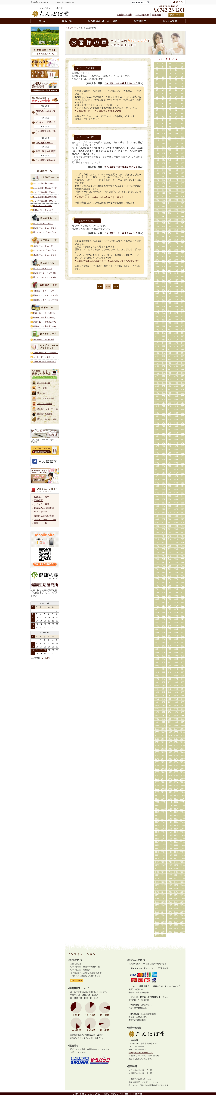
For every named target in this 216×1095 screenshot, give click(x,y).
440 (182, 353)
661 (157, 503)
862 (163, 636)
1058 (169, 765)
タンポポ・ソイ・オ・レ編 (47, 409)
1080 (182, 779)
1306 (157, 932)
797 (163, 592)
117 (163, 140)
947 (163, 692)
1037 (163, 752)
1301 (157, 928)
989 (176, 719)
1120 (182, 805)
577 (163, 446)
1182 (163, 849)
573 (169, 443)
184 (176, 183)
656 (157, 499)
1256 (157, 898)
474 (176, 376)
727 (163, 546)
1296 (157, 925)
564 (176, 436)
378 (169, 313)
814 (176, 602)
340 (182, 286)
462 (163, 369)
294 (176, 256)
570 (182, 439)
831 (157, 616)
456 (157, 366)
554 (176, 429)
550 (182, 426)
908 (169, 666)
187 (163, 187)
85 (182, 117)
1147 (163, 825)
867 (163, 639)
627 (163, 479)
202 (163, 196)
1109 (176, 799)
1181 (157, 849)
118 (169, 140)
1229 (176, 878)
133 (169, 150)
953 (169, 696)
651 (157, 496)
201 (157, 196)
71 (157, 110)
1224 (176, 875)
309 (176, 266)
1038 (169, 752)
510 (182, 399)
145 (182, 157)
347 (163, 293)
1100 (182, 792)
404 (176, 330)
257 (163, 233)
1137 (163, 819)
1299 (176, 925)
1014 (176, 735)
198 (169, 193)
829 (176, 612)
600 (182, 459)
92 (163, 123)
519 (176, 406)
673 (169, 509)
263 (169, 236)
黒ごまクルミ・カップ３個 (44, 273)
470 (182, 373)
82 (163, 117)
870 (182, 639)
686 (157, 519)
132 (163, 150)
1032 (163, 749)
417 (163, 340)
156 (157, 167)
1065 (182, 769)
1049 (176, 759)
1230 (182, 878)
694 (176, 523)
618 (169, 473)
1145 (182, 822)
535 (182, 416)
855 (182, 629)
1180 (182, 845)
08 (170, 67)
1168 (170, 839)
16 (157, 73)
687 (163, 519)
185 (182, 183)
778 (169, 579)
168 (169, 173)
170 (182, 173)
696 (157, 526)
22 (163, 77)
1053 (169, 762)
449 (176, 360)
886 (157, 652)
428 (169, 346)
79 (176, 113)
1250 (182, 892)
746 (157, 559)
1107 (163, 799)
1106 (157, 799)
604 (176, 463)
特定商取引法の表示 (44, 515)
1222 (163, 875)
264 (176, 236)
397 (163, 326)
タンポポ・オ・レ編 (45, 398)
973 (169, 709)
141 (157, 157)
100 (182, 127)
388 (169, 320)
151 (157, 163)
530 (182, 413)
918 (169, 672)
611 (157, 469)
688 (169, 519)
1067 (163, 772)
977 (163, 712)
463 (169, 369)
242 (163, 223)
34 (176, 83)
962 (163, 702)
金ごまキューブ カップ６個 (44, 255)
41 (157, 90)
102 (163, 130)
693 (169, 523)
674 (176, 509)
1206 (157, 865)
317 (163, 273)
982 (163, 715)
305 (182, 263)
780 (182, 579)
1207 (163, 865)
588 (169, 453)
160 (182, 167)
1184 (176, 849)
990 (182, 719)
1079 (176, 779)
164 (176, 170)
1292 (163, 922)
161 (157, 170)
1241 (157, 888)
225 (182, 210)
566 (157, 439)
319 (176, 273)
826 (157, 612)
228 (169, 213)
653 (169, 496)
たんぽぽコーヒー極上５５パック (121, 83)
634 (176, 483)
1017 (163, 739)
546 (157, 426)
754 (176, 562)
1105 (182, 795)
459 (176, 366)
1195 (182, 855)
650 (182, 493)
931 (157, 682)
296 (157, 260)
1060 (182, 765)
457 (163, 366)
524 (176, 409)
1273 (169, 908)
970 (182, 705)
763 (169, 569)
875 (182, 642)
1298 (169, 925)
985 (182, 715)
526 (157, 413)
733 (169, 549)
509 (176, 399)
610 (182, 466)
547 (163, 426)
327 (163, 280)
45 (182, 90)
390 (182, 320)
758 (169, 566)
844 (176, 622)
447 (163, 360)
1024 (176, 742)
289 (176, 253)
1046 (157, 759)
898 (169, 659)
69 (176, 107)
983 (169, 715)
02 (163, 63)
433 (169, 350)
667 (163, 506)
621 (157, 476)
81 (157, 117)
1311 (157, 935)
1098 (169, 792)
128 (169, 147)
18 (170, 73)
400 (182, 326)
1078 (169, 779)
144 (176, 157)
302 (163, 263)
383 (169, 316)
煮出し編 (41, 393)
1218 (169, 872)
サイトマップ (40, 512)
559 (176, 433)
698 (169, 526)
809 (176, 599)
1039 (176, 752)
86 (157, 120)
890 (182, 652)
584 (176, 449)
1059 (176, 765)
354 (176, 296)
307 (163, 266)
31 (157, 83)
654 (176, 496)
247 (163, 226)
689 (176, 519)
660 (182, 499)
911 (157, 669)
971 (157, 709)
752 (163, 562)
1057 (163, 765)
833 (169, 616)
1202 (163, 862)
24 (176, 77)
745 (182, 556)
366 (157, 306)
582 (163, 449)
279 (176, 246)
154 (176, 163)
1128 (170, 812)
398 (169, 326)
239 (176, 220)
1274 (176, 908)
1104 (176, 795)
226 (157, 213)
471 (157, 376)
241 (176, 203)
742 (163, 556)
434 (176, 350)
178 (169, 180)
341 (157, 290)
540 (182, 419)
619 (176, 473)
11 (157, 70)
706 (157, 532)
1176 (157, 845)
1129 (176, 812)
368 (169, 306)
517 (163, 406)
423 (169, 343)
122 (163, 143)
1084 (176, 782)
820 (182, 606)
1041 (157, 755)
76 (157, 113)
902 (163, 662)
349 (176, 293)
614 (176, 469)
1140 (182, 819)
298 (169, 260)
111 (157, 137)
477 (163, 379)
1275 (182, 908)
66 (157, 107)
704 (176, 529)
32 (163, 83)
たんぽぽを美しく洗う (46, 132)
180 (182, 180)
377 (163, 313)
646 (157, 493)
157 (163, 167)
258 (169, 233)
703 (169, 529)
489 (176, 386)
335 (182, 283)
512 (163, 403)
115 (182, 137)
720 (182, 539)
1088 (169, 785)
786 (157, 586)
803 (169, 596)
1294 (176, 922)
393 (169, 323)
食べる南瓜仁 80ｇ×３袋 (43, 339)
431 (157, 350)
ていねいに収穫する (46, 122)
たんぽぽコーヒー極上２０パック (121, 167)
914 (176, 669)
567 (163, 439)
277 (163, 246)
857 (163, 632)
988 (169, 719)
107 (163, 133)
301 (157, 263)
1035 (182, 749)
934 (176, 682)
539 (176, 419)
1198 (170, 859)
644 (176, 489)
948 (169, 692)
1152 (163, 829)
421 (157, 343)
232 (163, 216)
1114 (176, 802)
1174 (176, 842)
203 (169, 196)
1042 (163, 755)
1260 (182, 898)
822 (163, 609)
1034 (176, 749)
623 (169, 476)
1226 (157, 878)
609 (176, 466)
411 (157, 336)
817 (163, 606)
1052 (163, 762)
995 (182, 722)
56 (157, 100)
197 (163, 193)
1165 (182, 835)
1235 (182, 882)
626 (157, 479)
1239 (176, 885)
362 (163, 303)
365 (182, 303)
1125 (182, 809)
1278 (169, 912)
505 (182, 396)
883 (169, 649)
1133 (170, 815)
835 (182, 616)
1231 (157, 882)
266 (157, 240)
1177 (163, 845)
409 (176, 333)
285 (182, 250)
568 (169, 439)
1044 (176, 755)
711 (157, 536)
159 (176, 167)
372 (163, 310)
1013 (169, 735)
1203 (169, 862)
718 (169, 539)
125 (182, 143)
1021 (157, 742)
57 (163, 100)
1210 (182, 865)
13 (170, 70)
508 (169, 399)
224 (176, 210)
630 (182, 479)
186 (157, 187)
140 (182, 153)
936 (157, 686)
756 (157, 566)
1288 (169, 918)
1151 (157, 829)
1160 (182, 832)
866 (157, 639)
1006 (157, 732)
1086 (157, 785)
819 (176, 606)
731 (157, 549)
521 (157, 409)
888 (169, 652)
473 (169, 376)
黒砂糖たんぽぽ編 (44, 414)
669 (176, 506)
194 (176, 190)
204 (176, 196)
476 (157, 379)
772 (163, 576)
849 (176, 626)
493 (169, 389)
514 (176, 403)
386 (157, 320)
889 (176, 652)
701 (157, 529)
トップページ (72, 27)
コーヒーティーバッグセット (45, 353)
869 (176, 639)
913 (169, 669)
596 (157, 459)
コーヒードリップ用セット (44, 357)
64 (176, 103)
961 (157, 702)
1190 (182, 852)
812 (163, 602)
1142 (163, 822)
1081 (157, 782)
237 (163, 220)
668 (169, 506)
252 (163, 230)
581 (157, 449)
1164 (176, 835)
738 (169, 552)
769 (176, 572)
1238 (169, 885)
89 (176, 120)
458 (169, 366)
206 (157, 200)
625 (182, 476)
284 (176, 250)
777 (163, 579)
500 (182, 393)
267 (163, 240)
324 (176, 276)
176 (157, 180)
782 (163, 582)
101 (157, 130)
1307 (163, 932)
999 (176, 725)
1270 (182, 905)
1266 (157, 905)
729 (176, 546)
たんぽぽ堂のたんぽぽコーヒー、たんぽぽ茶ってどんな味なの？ (107, 260)
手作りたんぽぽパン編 (46, 419)
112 (163, 137)
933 (169, 682)
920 (182, 672)
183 (169, 183)
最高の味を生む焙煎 (46, 151)
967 (163, 705)
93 (170, 123)
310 (182, 266)
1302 (163, 928)
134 (176, 150)
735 (182, 549)
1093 (169, 789)
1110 (182, 799)
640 (182, 486)
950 (182, 692)
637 (163, 486)
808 (169, 599)
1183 (170, 849)
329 (176, 280)
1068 (169, 772)
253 (169, 230)
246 (157, 226)
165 (182, 170)
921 (157, 676)
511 (157, 403)
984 (176, 715)
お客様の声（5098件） (45, 508)
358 (169, 300)
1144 (176, 822)
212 (163, 203)
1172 (163, 842)
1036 (157, 752)
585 (182, 449)
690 (182, 519)
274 (176, 243)
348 (169, 293)
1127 (163, 812)
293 (169, 256)
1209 (176, 865)
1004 (176, 729)
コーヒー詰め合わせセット (44, 361)
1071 (157, 775)
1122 (163, 809)
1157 (163, 832)
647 (163, 493)
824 (176, 609)
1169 (176, 839)
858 (169, 632)
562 (163, 436)
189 (176, 187)
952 (163, 696)
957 (163, 699)
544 (176, 423)
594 (176, 456)
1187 (163, 852)
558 (169, 433)
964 (176, 702)
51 (157, 97)
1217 (163, 872)
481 (157, 383)
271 (157, 243)
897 (163, 659)
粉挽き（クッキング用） (43, 210)
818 (169, 606)
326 (157, 280)
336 (157, 286)
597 (100, 286)
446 (157, 360)
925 (182, 676)
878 (169, 646)
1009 (176, 732)
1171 (157, 842)
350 (182, 293)
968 (169, 705)
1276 (157, 912)
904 (176, 662)
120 (182, 140)
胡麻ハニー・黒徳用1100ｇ (45, 326)
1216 (157, 872)
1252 (163, 895)
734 (176, 549)
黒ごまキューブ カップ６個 (44, 232)
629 (176, 479)
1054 (176, 762)
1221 (157, 875)
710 (182, 532)
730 (182, 546)
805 (182, 596)
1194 (176, 855)
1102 (163, 795)
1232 (163, 882)
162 (163, 170)
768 (169, 572)
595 (182, 456)
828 (169, 612)
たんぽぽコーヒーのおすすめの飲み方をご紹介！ (99, 197)
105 (182, 130)
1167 (163, 839)
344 (176, 290)
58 (170, 100)
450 (182, 360)
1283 (169, 915)
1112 (163, 802)
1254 (176, 895)
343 (169, 290)
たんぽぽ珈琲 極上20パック (45, 188)
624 (176, 476)
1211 (157, 869)
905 (182, 662)
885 (182, 649)
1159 (176, 832)
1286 (157, 918)
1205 (182, 862)
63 (170, 103)
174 (176, 177)
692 (163, 523)
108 (169, 133)
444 (176, 356)
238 (169, 220)
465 (182, 369)
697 (163, 526)
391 (157, 323)
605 (182, 463)
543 (169, 423)
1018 (169, 739)
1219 (176, 872)
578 (169, 446)
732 (163, 549)
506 (157, 399)
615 (182, 469)
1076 (157, 779)
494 (176, 389)
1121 (157, 809)
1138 (170, 819)
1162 (163, 835)
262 (163, 236)
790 (182, 586)
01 (157, 63)
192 (163, 190)
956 (157, 699)
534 (176, 416)
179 (176, 180)
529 (176, 413)
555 (182, 429)
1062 (163, 769)
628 (169, 479)
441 (157, 356)
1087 (163, 785)
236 (157, 220)
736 (157, 552)
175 (182, 177)
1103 (170, 795)
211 (157, 203)
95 (182, 123)
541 (157, 423)
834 (176, 616)
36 (157, 87)
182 (163, 183)
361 (157, 303)
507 (163, 399)
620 (182, 473)
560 (182, 433)
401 (157, 330)
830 (182, 612)
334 (176, 283)
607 (163, 466)
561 (157, 436)
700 (182, 526)
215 (182, 203)
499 (176, 393)
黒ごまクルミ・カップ (42, 268)
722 (163, 542)
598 (169, 459)
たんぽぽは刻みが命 (46, 160)
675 (182, 509)
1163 (170, 835)
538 (169, 419)
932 (163, 682)
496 (157, 393)
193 (169, 190)
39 (176, 87)
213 (169, 203)
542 (163, 423)
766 (157, 572)
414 (176, 336)
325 (182, 276)
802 (163, 596)
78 (170, 113)
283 (169, 250)
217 (163, 206)
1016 (157, 739)
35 (182, 83)
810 (182, 599)
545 (182, 423)
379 (176, 313)
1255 (182, 895)
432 (163, 350)
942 (163, 689)
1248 (169, 892)
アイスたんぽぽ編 (44, 404)
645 (182, 489)
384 (176, 316)
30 (182, 80)
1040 (182, 752)
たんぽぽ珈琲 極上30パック (45, 192)
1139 (176, 819)
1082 (163, 782)
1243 (169, 888)
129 (176, 147)
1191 (157, 855)
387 (163, 320)
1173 (170, 842)
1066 (157, 772)
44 (176, 90)
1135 (182, 815)
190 (182, 187)
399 (176, 286)
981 (157, 715)
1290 (182, 918)
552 (163, 429)
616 (157, 473)
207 (163, 200)
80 (182, 113)
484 (176, 383)
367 (163, 306)
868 (169, 639)
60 (182, 100)
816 (157, 606)
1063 (169, 769)
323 (169, 276)
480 (182, 379)
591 (157, 456)
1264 (176, 902)
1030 (182, 745)
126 (157, 147)
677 (163, 513)
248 (169, 226)
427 (163, 346)
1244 (176, 888)
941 (157, 689)
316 (157, 273)
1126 (157, 812)
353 (169, 296)
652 (163, 496)
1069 (176, 772)
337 (163, 286)
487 (163, 386)
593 (169, 456)
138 (169, 153)
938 (169, 686)
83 (170, 117)
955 (182, 696)
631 (157, 483)
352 (163, 296)
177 (163, 180)
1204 (176, 862)
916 (157, 672)
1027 (163, 745)
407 (163, 333)
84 (176, 117)
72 (163, 110)
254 (176, 230)
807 (163, 599)
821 (157, 609)
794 (176, 589)
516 (157, 406)
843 (169, 622)
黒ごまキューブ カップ (43, 223)
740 (182, 552)
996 (157, 725)
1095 (182, 789)
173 (169, 177)
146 (157, 160)
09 (176, 67)
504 (176, 396)
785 (182, 582)
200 (182, 193)
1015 (182, 735)
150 (182, 160)
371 (157, 310)
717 (163, 539)
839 (176, 619)
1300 (182, 925)
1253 (169, 895)
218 (169, 206)
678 (169, 513)
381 (157, 316)
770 (182, 572)
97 (163, 127)
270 (182, 240)
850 (182, 626)
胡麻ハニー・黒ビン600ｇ (44, 317)
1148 (170, 825)
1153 (170, 829)
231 (157, 216)
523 (169, 409)
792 (163, 589)
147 (163, 160)
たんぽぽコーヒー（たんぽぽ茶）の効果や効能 (98, 111)
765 (182, 569)
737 (163, 552)
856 (157, 632)
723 (169, 542)
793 (169, 589)
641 (157, 489)
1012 (163, 735)
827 (163, 612)
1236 (157, 885)
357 (163, 300)
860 (182, 632)
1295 (182, 922)
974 (176, 709)
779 (176, 579)
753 (169, 562)
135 (182, 150)
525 (182, 409)
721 (157, 542)
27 (163, 80)
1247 (163, 892)
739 (176, 552)
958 (169, 699)
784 (176, 582)
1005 (182, 729)
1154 (176, 829)
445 (182, 356)
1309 (176, 932)
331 (157, 283)
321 (157, 276)
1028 (169, 745)
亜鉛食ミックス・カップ (43, 291)
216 (157, 206)
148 (169, 160)
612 (163, 469)
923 (169, 676)
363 (169, 303)
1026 (157, 745)
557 (163, 433)
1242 (163, 888)
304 (176, 263)
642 (163, 489)
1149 (176, 825)
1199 (176, 859)
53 (170, 97)
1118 (170, 805)
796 (157, 592)
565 (182, 436)
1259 (176, 898)
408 (169, 333)
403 (169, 330)
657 (163, 499)
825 (182, 609)
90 (182, 120)
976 (157, 712)
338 (169, 286)
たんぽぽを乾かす (44, 142)
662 (163, 503)
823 (169, 609)
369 (176, 306)
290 (182, 253)
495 (182, 389)
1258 (169, 898)
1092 (163, 789)
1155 (182, 829)
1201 (157, 862)
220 (182, 206)
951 (157, 696)
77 (163, 113)
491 (157, 389)
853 (169, 629)
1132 (163, 815)
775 (182, 576)
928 (169, 679)
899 (176, 659)
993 (169, 722)
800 (182, 592)
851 (157, 629)
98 (170, 127)
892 (163, 656)
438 (169, 353)
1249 (176, 892)
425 (182, 343)
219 (176, 206)
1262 (163, 902)
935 (182, 682)
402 (163, 330)
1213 (169, 869)
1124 (176, 809)
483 (169, 383)
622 (163, 476)
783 (169, 582)
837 (163, 619)
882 (163, 649)
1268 (169, 905)
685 (182, 516)
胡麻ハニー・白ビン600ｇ (44, 313)
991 (157, 722)
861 (157, 636)
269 (176, 240)
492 (163, 389)
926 (157, 679)
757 (163, 566)
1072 (163, 775)
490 (182, 386)
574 (176, 443)
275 (182, 243)
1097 (163, 792)
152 (163, 163)
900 (182, 659)
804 (176, 596)
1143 (170, 822)
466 (157, 373)
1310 (182, 932)
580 (182, 446)
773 (169, 576)
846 (157, 626)
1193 (170, 855)
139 (176, 153)
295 (182, 256)
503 (169, 396)
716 (157, 539)
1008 (169, 732)
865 (182, 636)
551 (157, 429)
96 (157, 127)
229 (176, 213)
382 (163, 316)
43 (170, 90)
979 (176, 712)
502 (163, 396)
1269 (176, 905)
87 (163, 120)
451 (157, 363)
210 (182, 200)
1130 (182, 812)
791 (157, 589)
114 (176, 137)
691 (157, 523)
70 (182, 107)
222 (163, 210)
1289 (176, 918)
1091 (157, 789)
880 (182, 646)
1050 (182, 759)
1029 (176, 745)
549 (176, 426)
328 (169, 280)
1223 (169, 875)
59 (176, 100)
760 (182, 566)
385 (182, 316)
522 (163, 409)
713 (169, 536)
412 (163, 336)
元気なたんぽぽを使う (46, 112)
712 (163, 536)
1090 (182, 785)
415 (182, 336)
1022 (163, 742)
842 (163, 622)
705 (182, 529)
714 (176, 536)
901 (157, 662)
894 (176, 656)
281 (157, 250)
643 (169, 489)
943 (169, 689)
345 (182, 290)
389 (176, 320)
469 (176, 373)
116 (157, 140)
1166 (157, 839)
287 (163, 253)
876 (157, 646)
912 (163, 669)
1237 (163, 885)
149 (176, 160)
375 (182, 310)
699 (176, 526)
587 (163, 453)
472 (163, 376)
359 (176, 300)
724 (176, 542)
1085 (182, 782)
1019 (176, 739)
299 (176, 260)
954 (176, 696)
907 (163, 666)
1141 (157, 822)
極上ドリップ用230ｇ (42, 206)
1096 (157, 792)
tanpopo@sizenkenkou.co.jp (141, 1052)
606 (157, 466)
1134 (176, 815)
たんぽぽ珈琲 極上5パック (44, 183)
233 (169, 216)
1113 (170, 802)
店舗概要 (156, 14)
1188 (170, 852)
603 (169, 463)
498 (169, 393)
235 (182, 216)
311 (157, 270)
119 (176, 140)
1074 (176, 775)
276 (157, 246)
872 (163, 642)
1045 (182, 755)
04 (176, 63)
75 (182, 110)
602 (163, 463)
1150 (182, 825)
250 (182, 226)
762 (163, 569)
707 (163, 532)
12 (163, 70)
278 (169, 246)
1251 (157, 895)
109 (176, 133)
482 (163, 383)
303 (169, 263)
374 (176, 310)
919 (176, 672)
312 (163, 270)
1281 (157, 915)
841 (157, 622)
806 (157, 599)
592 (163, 456)
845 (182, 622)
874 (176, 642)
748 (169, 559)
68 (170, 107)
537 (163, 419)
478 (169, 379)
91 (157, 123)
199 (176, 193)
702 (163, 529)
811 (157, 602)
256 (157, 233)
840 (182, 619)
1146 (157, 825)
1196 (157, 859)
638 (169, 486)
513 (169, 403)
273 (169, 243)
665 (182, 503)
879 (176, 646)
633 (169, 483)
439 (176, 353)
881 (157, 649)
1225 (182, 875)
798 (169, 592)
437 (163, 353)
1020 (182, 739)
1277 (163, 912)
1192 (163, 855)
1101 (157, 795)
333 (169, 283)
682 (163, 516)
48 (170, 93)
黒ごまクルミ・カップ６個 (44, 277)
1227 (163, 878)
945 (182, 689)
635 (182, 483)
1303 (169, 928)
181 (157, 183)
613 (169, 469)
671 (157, 509)
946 (157, 692)
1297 (163, 925)
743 (169, 556)
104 (176, 130)
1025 (182, 742)
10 (182, 67)
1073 (169, 775)
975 (182, 709)
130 (182, 147)
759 (176, 566)
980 (182, 712)
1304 (176, 928)
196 (157, 193)
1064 (176, 769)
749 (176, 559)
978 (169, 712)
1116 (157, 805)
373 (169, 310)
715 (182, 536)
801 (157, 596)
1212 (163, 869)
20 (182, 73)
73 (170, 110)
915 (182, 669)
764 (176, 569)
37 (163, 87)
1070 (182, 772)
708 (169, 532)
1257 (163, 898)
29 (176, 80)
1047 (163, 759)
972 (163, 709)
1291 (157, 922)
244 (176, 223)
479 (176, 379)
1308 (169, 932)
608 (169, 466)
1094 (176, 789)
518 (169, 406)
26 (157, 80)
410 (182, 333)
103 (169, 130)
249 (176, 226)
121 (157, 143)
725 (182, 542)
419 (176, 340)
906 (157, 666)
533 (169, 416)
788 (169, 586)
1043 (169, 755)
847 (163, 626)
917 (163, 672)
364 (176, 303)
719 (176, 539)
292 (163, 256)
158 (169, 167)
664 (176, 503)
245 (182, 223)
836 (157, 619)
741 (157, 556)
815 (182, 602)
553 (169, 429)
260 (182, 233)
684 (176, 516)
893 (169, 656)
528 (169, 413)
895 (182, 656)
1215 (182, 869)
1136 (157, 819)
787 (163, 586)
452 (163, 363)
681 (157, 516)
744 (176, 556)
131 (157, 150)
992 (163, 722)
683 (169, 516)
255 (182, 230)
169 (176, 173)
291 (157, 256)
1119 (176, 805)
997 (163, 725)
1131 (157, 815)
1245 (182, 888)
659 (176, 499)
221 (157, 210)
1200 (182, 859)
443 (169, 356)
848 (169, 626)
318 (169, 273)
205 (182, 196)
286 (157, 253)
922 (163, 676)
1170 (182, 839)
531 (157, 416)
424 (176, 343)
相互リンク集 (40, 523)
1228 (169, 878)
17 (163, 73)
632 (163, 483)
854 (176, 629)
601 (157, 463)
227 (163, 213)
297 (163, 260)
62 (163, 103)
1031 (157, 749)
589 (176, 453)
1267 (163, 905)
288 (169, 253)
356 (157, 300)
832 (163, 616)
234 (176, 216)
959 (176, 699)
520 (182, 406)
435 (182, 350)
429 (176, 346)
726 (157, 546)
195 (182, 190)
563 (169, 436)
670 (182, 506)
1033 (169, 749)
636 (157, 486)
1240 (182, 885)
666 (157, 506)
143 (169, 157)
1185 (182, 849)
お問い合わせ (142, 14)
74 (176, 110)
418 (169, 340)
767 (163, 572)
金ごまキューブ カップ (43, 246)
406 (157, 333)
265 (182, 236)
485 (182, 383)
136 (157, 153)
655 (182, 496)
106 (157, 133)
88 (170, 120)
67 (163, 107)
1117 (163, 805)
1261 (157, 902)
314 (176, 270)
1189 (176, 852)
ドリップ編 (41, 388)
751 (157, 562)
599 (116, 286)
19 (176, 73)
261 (157, 236)
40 (182, 87)
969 (176, 705)
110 (182, 133)
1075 (182, 775)
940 (182, 686)
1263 (169, 902)
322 (163, 276)
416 (157, 340)
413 (169, 336)
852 (163, 629)
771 (157, 576)
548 (169, 426)
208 (169, 200)
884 (176, 649)
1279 (176, 912)
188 (169, 187)
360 (182, 300)
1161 (157, 835)
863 (169, 636)
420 (182, 340)
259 (176, 233)
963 (169, 702)
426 (157, 346)
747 (163, 559)
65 (182, 103)
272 (163, 243)
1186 (157, 852)
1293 (169, 922)
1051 (157, 762)
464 (176, 369)
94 (176, 123)
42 (163, 90)
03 (170, 63)
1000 (182, 725)
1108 (170, 799)
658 (169, 499)
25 (182, 77)
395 (182, 323)
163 (169, 170)
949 (176, 692)
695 (182, 523)
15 (182, 70)
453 (169, 363)
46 (157, 93)
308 (169, 266)
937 (163, 686)
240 (182, 220)
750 (182, 559)
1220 (182, 872)
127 (163, 147)
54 (176, 97)
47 (163, 93)
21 (157, 77)
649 (176, 493)
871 (157, 642)
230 (182, 213)
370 (182, 306)
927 (163, 679)
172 (163, 177)
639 (176, 486)
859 (176, 632)
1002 (163, 729)
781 (157, 582)
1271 (157, 908)
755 (182, 562)
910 (182, 666)
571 (157, 443)
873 (169, 642)
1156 (157, 832)
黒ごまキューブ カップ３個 (44, 228)
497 (163, 393)
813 (169, 602)
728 (169, 546)
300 (182, 260)
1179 (176, 845)
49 (176, 93)
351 (182, 270)
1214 (176, 869)
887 (163, 652)
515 (182, 403)
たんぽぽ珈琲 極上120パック (45, 201)
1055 (182, 762)
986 (157, 719)
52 (163, 97)
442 (163, 356)
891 (157, 656)
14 (176, 70)
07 (163, 67)
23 (170, 77)
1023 (169, 742)
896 (157, 659)
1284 (176, 915)
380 (182, 313)
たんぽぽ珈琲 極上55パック (45, 197)
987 (163, 719)
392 (163, 323)
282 (163, 250)
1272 (163, 908)
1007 (163, 732)
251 (157, 230)
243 (169, 223)
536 (157, 419)
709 (176, 532)
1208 (169, 865)
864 (176, 636)
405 (182, 330)
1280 (182, 912)
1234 (176, 882)
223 (169, 210)
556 (157, 433)
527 (163, 413)
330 (182, 280)
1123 (170, 809)
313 (169, 270)
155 (182, 163)
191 (157, 190)
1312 (163, 935)
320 (182, 273)
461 (157, 369)
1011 (157, 735)
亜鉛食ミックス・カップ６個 (45, 300)
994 (176, 722)
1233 (169, 882)
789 (176, 586)
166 (157, 173)
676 (157, 513)
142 (163, 157)
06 (157, 67)
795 (182, 589)
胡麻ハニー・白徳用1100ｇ (45, 322)
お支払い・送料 (124, 14)
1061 (157, 769)
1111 (157, 802)
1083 (169, 782)
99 (176, 127)
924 (176, 676)
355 (182, 296)
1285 (182, 915)
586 (157, 453)
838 (169, 619)
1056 (157, 765)
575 (182, 443)
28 (170, 80)
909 (176, 666)
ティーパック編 (43, 383)
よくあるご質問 (41, 504)
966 (157, 705)
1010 (182, 732)
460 (182, 366)
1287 (163, 918)
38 (170, 87)
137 (163, 153)
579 (176, 446)
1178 (170, 845)
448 (169, 360)
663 (169, 503)
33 (170, 83)
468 (169, 373)
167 (163, 173)
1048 (169, 759)
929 (176, 679)
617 (163, 473)
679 (176, 513)
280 (182, 246)
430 (182, 346)
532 (163, 416)
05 (182, 63)
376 (157, 313)
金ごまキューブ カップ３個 (44, 250)
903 (169, 662)
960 (182, 699)
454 (176, 363)
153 (169, 163)
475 (182, 376)
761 (157, 569)
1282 (163, 915)
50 (182, 93)
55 (182, 97)
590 (182, 453)
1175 (182, 842)
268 (169, 240)
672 (163, 509)
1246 (157, 892)
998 (169, 725)
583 (169, 449)
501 (157, 396)
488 (169, 386)
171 (157, 177)
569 (176, 439)
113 (169, 137)
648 (169, 493)
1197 (163, 859)
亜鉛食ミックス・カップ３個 (45, 295)
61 (157, 103)
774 (176, 576)
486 (157, 386)
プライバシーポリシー (45, 519)
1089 (176, 785)
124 (176, 143)
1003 (169, 729)
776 (157, 579)
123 (169, 143)
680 (182, 513)
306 (157, 266)
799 (176, 592)
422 (163, 343)
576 (157, 446)
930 (182, 679)
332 (163, 283)
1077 (163, 779)
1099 (176, 792)
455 (182, 363)
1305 (182, 928)
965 (182, 702)
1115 (182, 802)
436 (157, 353)
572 (163, 443)
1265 (182, 902)
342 (163, 290)
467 (163, 373)
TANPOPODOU (109, 1093)
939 (176, 686)
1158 (170, 832)
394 (176, 323)
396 (157, 326)
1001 (157, 729)
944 (176, 689)
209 (176, 200)
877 (163, 646)
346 (157, 293)
